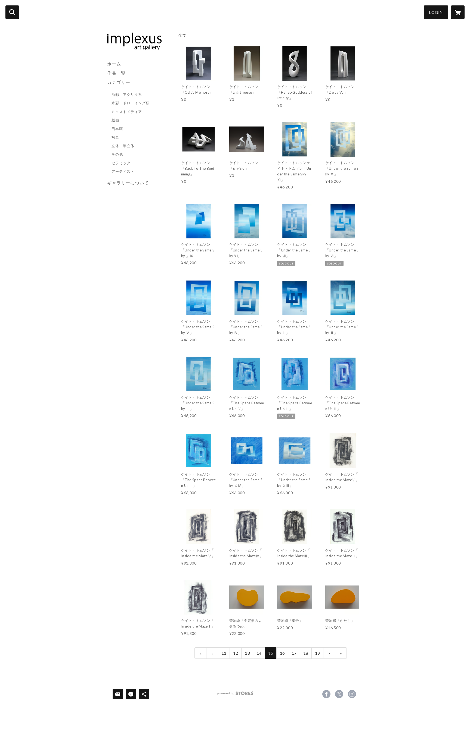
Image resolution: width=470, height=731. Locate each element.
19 (317, 653)
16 (282, 653)
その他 (117, 154)
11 (223, 653)
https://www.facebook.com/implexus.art (326, 694)
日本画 (117, 129)
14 (258, 653)
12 (235, 653)
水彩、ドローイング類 (131, 103)
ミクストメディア (127, 111)
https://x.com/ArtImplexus (339, 694)
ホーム (114, 63)
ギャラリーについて (128, 182)
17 (294, 653)
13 (247, 653)
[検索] (12, 12)
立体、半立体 (123, 146)
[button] (436, 12)
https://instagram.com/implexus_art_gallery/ (352, 694)
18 (305, 653)
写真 (115, 137)
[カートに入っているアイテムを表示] (458, 12)
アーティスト (123, 171)
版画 (115, 120)
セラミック (121, 163)
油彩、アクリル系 (127, 94)
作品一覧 (116, 72)
